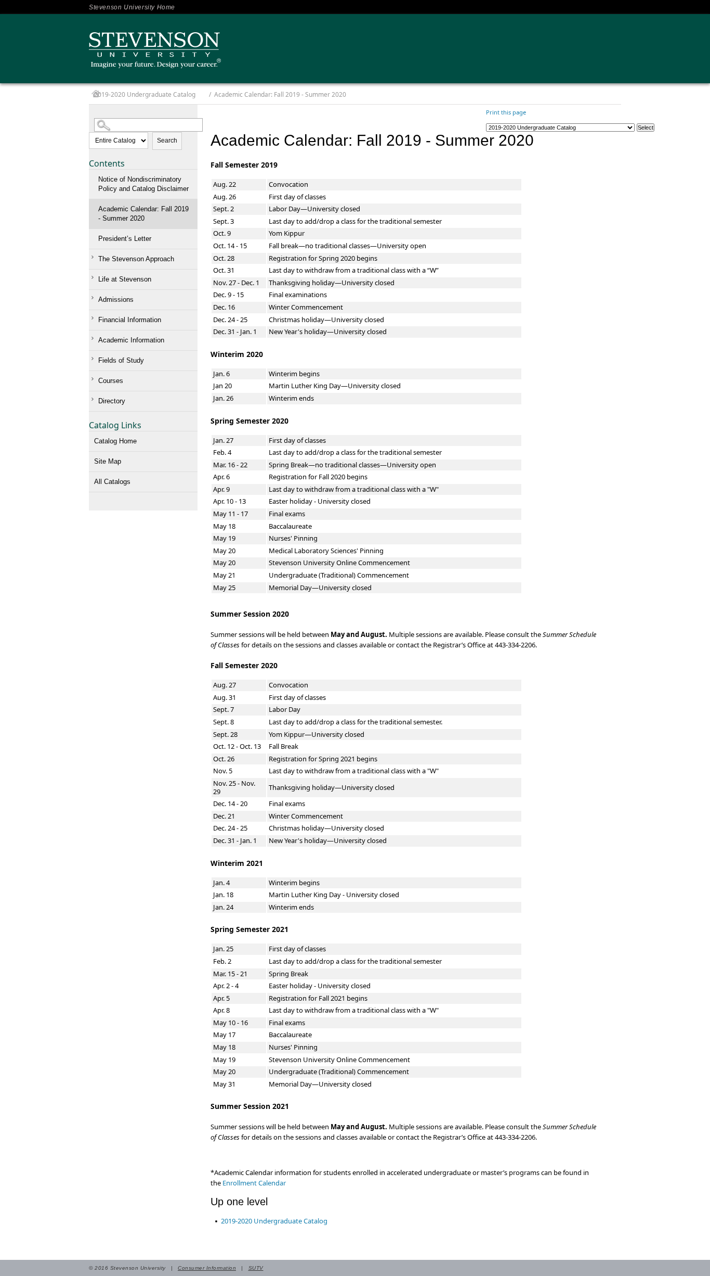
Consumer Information (207, 1268)
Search (167, 140)
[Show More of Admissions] (94, 297)
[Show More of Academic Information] (94, 338)
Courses (110, 381)
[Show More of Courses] (94, 378)
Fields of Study (121, 360)
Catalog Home (115, 441)
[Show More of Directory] (94, 399)
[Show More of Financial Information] (94, 318)
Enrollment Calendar (254, 1183)
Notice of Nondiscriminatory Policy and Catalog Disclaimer (143, 184)
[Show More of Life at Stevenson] (94, 277)
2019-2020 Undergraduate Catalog (144, 94)
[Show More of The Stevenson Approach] (94, 257)
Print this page (506, 112)
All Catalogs (112, 482)
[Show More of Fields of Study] (94, 358)
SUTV (256, 1268)
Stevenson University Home (132, 7)
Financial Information (129, 320)
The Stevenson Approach (136, 259)
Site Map (107, 461)
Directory (111, 401)
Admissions (116, 299)
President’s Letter (124, 239)
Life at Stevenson (124, 279)
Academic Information (131, 340)
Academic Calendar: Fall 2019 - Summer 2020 (143, 213)
